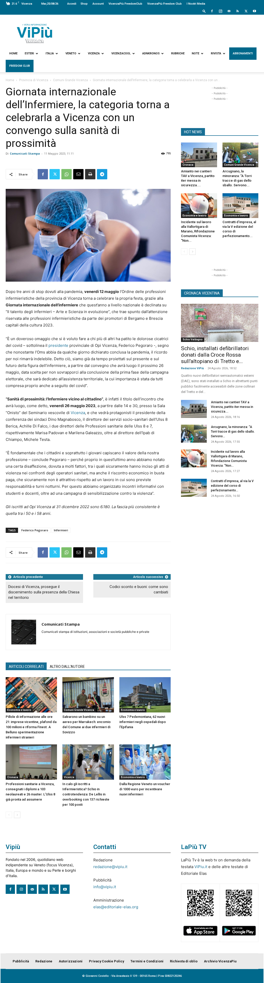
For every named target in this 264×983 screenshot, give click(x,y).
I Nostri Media (196, 3)
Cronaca (12, 777)
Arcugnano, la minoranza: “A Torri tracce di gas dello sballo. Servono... (233, 431)
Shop (84, 3)
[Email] (78, 174)
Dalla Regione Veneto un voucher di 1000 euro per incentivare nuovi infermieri (144, 789)
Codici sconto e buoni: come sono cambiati (139, 589)
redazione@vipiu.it (110, 866)
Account (98, 3)
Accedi (71, 3)
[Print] (90, 174)
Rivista (216, 53)
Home (13, 53)
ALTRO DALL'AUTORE (67, 667)
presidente (58, 345)
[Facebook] (212, 11)
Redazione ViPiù (192, 368)
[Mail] (229, 11)
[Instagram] (220, 11)
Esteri (29, 53)
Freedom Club (19, 66)
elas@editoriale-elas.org (115, 906)
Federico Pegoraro (34, 530)
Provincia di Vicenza (33, 80)
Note (195, 53)
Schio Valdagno (193, 339)
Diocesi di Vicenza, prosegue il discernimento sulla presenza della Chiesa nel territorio (43, 592)
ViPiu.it (200, 866)
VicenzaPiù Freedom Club (164, 3)
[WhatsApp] (66, 174)
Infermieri (61, 530)
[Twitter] (246, 11)
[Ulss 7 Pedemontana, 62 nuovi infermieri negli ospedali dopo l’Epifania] (145, 694)
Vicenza (94, 53)
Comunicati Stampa (25, 153)
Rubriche (178, 53)
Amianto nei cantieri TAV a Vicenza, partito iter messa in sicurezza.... (232, 406)
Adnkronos (151, 53)
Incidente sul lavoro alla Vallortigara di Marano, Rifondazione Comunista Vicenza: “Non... (198, 231)
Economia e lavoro (19, 710)
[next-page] (17, 815)
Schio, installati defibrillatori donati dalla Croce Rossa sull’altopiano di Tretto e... (215, 354)
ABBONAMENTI (243, 53)
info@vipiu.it (104, 886)
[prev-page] (9, 815)
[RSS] (237, 11)
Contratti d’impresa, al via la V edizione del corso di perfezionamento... (232, 485)
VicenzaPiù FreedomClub (125, 3)
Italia (50, 53)
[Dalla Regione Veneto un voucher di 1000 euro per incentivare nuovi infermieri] (145, 762)
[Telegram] (102, 174)
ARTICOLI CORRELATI (26, 667)
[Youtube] (254, 11)
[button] (204, 11)
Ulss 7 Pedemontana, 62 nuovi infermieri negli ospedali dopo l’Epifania (142, 722)
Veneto (70, 53)
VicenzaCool (121, 53)
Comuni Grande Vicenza (70, 80)
